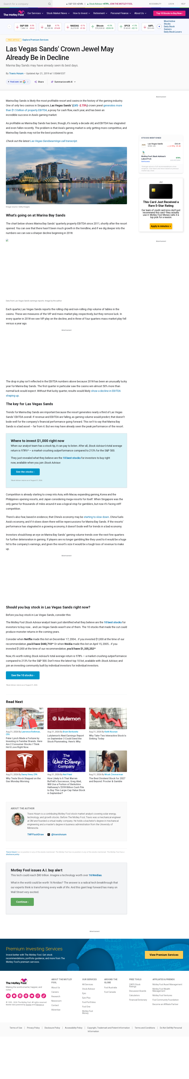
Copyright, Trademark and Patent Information (108, 1028)
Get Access (145, 161)
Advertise (55, 1010)
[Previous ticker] (9, 26)
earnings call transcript (63, 140)
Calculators (134, 995)
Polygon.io (39, 1005)
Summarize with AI (63, 82)
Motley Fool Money (87, 1012)
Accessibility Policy (73, 1028)
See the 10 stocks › (22, 675)
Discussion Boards (137, 991)
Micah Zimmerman (114, 774)
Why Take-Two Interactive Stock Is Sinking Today (107, 737)
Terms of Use (16, 1028)
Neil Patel (67, 774)
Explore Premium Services (35, 40)
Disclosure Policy (52, 1028)
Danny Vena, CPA (29, 774)
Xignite (28, 1005)
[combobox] (26, 4)
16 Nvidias (95, 875)
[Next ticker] (159, 26)
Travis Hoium (16, 73)
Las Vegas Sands (40, 140)
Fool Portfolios (89, 1002)
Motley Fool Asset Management (167, 984)
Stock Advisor (88, 989)
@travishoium (58, 834)
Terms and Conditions (145, 1028)
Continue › (22, 901)
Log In (171, 4)
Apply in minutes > (161, 226)
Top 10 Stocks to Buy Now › (169, 13)
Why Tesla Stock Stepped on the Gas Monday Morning (23, 780)
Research (55, 996)
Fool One (86, 1006)
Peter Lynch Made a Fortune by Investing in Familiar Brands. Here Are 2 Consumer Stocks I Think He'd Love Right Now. (24, 743)
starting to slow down (96, 516)
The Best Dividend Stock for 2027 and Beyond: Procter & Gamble (107, 780)
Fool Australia (110, 987)
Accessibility (155, 4)
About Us (55, 987)
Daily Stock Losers (173, 32)
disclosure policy (12, 854)
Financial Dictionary (138, 1000)
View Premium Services (164, 954)
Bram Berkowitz (70, 732)
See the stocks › (25, 471)
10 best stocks (72, 457)
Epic (84, 993)
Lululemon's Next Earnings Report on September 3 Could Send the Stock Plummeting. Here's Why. (65, 738)
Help (183, 4)
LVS (75, 105)
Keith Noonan (111, 732)
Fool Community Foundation (166, 1000)
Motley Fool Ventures (162, 995)
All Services (87, 984)
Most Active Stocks (169, 22)
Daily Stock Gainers (169, 27)
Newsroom (56, 1001)
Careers (55, 992)
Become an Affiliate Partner (165, 1004)
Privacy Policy (33, 1028)
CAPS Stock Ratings (134, 985)
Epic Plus (86, 998)
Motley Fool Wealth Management (161, 990)
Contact (55, 1005)
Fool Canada (110, 992)
